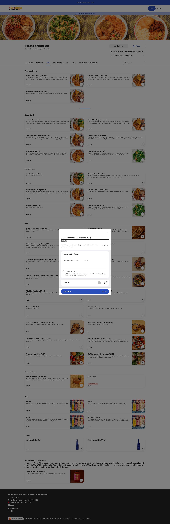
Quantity (66, 283)
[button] (85, 291)
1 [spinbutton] (102, 283)
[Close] (107, 232)
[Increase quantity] (105, 282)
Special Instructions (71, 254)
